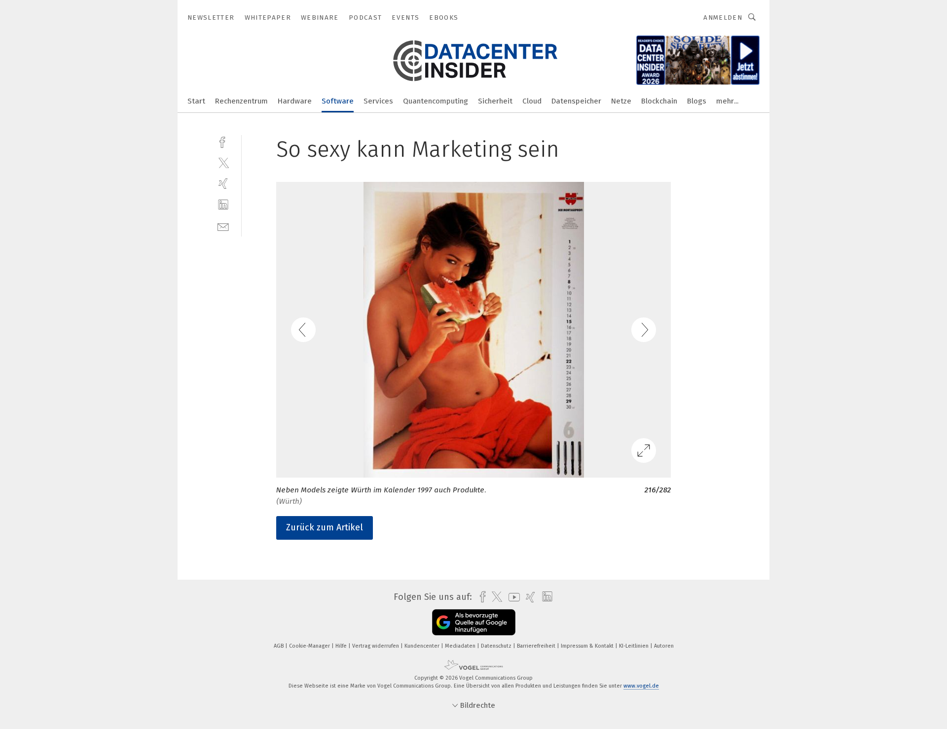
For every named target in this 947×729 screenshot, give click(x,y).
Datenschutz (497, 646)
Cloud (532, 101)
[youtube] (512, 597)
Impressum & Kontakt (588, 646)
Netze (621, 101)
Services (378, 101)
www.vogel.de (641, 686)
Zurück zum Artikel (324, 527)
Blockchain (659, 101)
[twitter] (223, 162)
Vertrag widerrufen (376, 646)
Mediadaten (461, 646)
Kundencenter (422, 646)
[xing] (223, 183)
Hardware (295, 101)
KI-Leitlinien (634, 646)
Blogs (696, 101)
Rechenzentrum (241, 101)
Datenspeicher (576, 101)
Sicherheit (495, 101)
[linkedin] (223, 205)
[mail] (223, 226)
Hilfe (341, 646)
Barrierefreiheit (537, 646)
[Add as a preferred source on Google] (473, 622)
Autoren (664, 646)
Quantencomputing (435, 101)
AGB (279, 646)
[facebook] (223, 141)
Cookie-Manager (310, 646)
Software (338, 101)
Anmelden (722, 17)
